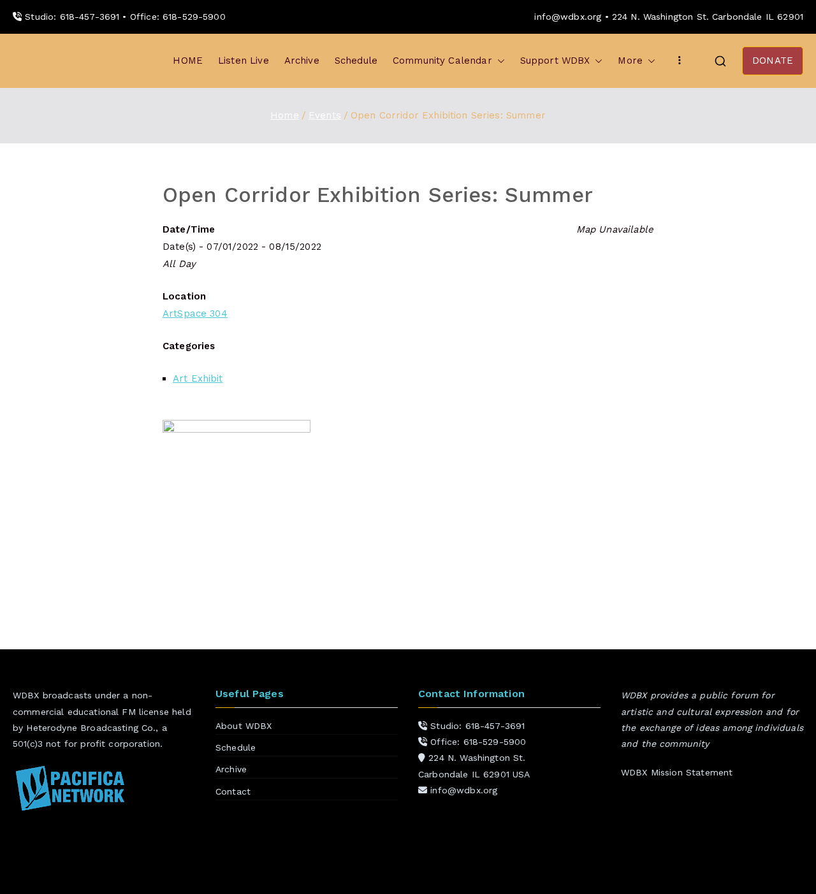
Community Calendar (442, 60)
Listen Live (243, 60)
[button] (498, 60)
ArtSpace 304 (195, 313)
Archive (301, 60)
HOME (188, 60)
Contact (233, 791)
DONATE (772, 60)
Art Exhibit (198, 378)
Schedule (356, 60)
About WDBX (243, 726)
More (630, 60)
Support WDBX (555, 60)
